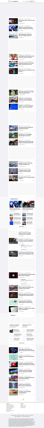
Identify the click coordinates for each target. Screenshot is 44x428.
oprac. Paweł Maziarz (28, 68)
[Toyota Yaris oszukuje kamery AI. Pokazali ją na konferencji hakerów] (24, 331)
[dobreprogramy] (15, 1)
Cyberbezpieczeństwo (23, 406)
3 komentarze (22, 130)
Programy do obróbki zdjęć (9, 404)
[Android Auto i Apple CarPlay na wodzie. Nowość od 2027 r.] (24, 339)
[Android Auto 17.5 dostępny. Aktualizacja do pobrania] (13, 135)
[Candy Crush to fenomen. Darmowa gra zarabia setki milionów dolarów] (13, 385)
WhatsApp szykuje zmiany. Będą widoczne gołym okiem (26, 92)
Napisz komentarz (22, 23)
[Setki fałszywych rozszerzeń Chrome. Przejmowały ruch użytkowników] (13, 35)
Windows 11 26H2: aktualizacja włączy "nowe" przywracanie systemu (26, 107)
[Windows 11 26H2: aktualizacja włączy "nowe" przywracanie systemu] (13, 107)
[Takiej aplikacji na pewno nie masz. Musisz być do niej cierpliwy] (13, 350)
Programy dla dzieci (8, 409)
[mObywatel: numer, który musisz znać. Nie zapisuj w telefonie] (13, 57)
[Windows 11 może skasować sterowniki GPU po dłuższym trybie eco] (13, 100)
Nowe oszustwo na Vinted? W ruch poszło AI (27, 70)
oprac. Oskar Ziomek (27, 54)
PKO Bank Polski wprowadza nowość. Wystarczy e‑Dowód (25, 371)
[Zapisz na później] (32, 23)
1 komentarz (21, 30)
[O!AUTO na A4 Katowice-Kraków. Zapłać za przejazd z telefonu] (24, 335)
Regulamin (23, 415)
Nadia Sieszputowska (28, 299)
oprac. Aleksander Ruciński (28, 251)
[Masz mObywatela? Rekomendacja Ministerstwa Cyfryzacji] (13, 275)
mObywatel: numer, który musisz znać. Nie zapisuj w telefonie (26, 56)
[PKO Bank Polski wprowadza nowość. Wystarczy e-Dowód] (13, 371)
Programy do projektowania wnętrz (10, 406)
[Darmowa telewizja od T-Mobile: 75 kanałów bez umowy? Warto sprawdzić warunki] (13, 295)
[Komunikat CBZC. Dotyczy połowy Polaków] (13, 178)
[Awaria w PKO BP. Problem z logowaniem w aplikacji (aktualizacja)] (13, 234)
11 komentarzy (22, 373)
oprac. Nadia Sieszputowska (29, 61)
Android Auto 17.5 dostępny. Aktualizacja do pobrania (25, 135)
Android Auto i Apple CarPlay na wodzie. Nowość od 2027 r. (30, 339)
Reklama (27, 415)
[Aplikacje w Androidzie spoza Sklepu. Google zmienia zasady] (13, 28)
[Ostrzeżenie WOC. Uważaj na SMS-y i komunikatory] (13, 171)
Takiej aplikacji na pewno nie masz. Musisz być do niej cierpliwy (27, 350)
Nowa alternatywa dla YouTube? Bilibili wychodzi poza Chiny (26, 63)
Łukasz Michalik (24, 327)
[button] (34, 1)
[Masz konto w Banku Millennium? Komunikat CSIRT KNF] (13, 378)
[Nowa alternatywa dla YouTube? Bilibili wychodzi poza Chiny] (13, 64)
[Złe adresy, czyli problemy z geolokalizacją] (28, 320)
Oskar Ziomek (26, 231)
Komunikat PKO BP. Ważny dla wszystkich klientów (26, 128)
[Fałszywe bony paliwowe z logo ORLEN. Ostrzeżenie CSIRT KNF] (13, 142)
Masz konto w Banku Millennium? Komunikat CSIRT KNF (27, 378)
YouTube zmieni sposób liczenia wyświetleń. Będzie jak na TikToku (27, 364)
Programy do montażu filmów (9, 407)
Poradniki (22, 404)
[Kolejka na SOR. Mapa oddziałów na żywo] (13, 357)
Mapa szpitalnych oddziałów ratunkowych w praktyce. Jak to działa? (25, 302)
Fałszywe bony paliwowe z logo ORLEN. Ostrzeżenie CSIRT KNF (26, 142)
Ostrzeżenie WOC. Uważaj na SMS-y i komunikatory (30, 218)
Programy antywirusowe (9, 408)
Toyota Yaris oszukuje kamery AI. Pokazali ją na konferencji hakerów (30, 330)
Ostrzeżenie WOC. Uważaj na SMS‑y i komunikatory (25, 170)
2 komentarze (22, 37)
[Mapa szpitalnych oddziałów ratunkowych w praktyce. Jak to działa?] (13, 302)
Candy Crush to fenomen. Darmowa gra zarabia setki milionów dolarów (25, 386)
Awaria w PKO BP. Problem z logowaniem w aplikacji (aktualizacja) (25, 234)
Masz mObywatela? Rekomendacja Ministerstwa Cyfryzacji (27, 275)
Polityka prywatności (17, 416)
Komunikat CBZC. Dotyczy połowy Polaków (27, 178)
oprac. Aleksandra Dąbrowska (29, 90)
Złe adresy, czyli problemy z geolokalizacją (27, 325)
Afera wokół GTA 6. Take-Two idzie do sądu (27, 21)
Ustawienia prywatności (26, 416)
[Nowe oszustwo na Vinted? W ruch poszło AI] (13, 71)
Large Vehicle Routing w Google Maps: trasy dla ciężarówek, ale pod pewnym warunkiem (26, 254)
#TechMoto (13, 315)
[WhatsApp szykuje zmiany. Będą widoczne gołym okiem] (13, 93)
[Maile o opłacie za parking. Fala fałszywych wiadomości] (13, 288)
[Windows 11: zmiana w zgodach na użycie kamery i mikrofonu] (13, 241)
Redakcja (19, 415)
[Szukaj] (23, 1)
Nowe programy (8, 411)
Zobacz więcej (21, 226)
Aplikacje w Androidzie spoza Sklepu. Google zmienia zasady (26, 28)
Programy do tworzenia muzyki (10, 405)
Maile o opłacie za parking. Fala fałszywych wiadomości (26, 287)
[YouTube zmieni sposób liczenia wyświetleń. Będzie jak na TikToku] (13, 364)
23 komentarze (22, 180)
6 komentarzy (21, 108)
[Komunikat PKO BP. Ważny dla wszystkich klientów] (13, 128)
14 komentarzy (22, 311)
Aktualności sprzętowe (23, 405)
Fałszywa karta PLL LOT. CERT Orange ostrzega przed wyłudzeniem (25, 164)
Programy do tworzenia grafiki (9, 410)
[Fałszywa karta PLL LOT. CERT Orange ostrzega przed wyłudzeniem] (13, 164)
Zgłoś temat (31, 415)
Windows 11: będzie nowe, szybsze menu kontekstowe (27, 309)
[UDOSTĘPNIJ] (34, 23)
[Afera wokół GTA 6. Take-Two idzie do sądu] (13, 21)
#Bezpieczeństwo (14, 198)
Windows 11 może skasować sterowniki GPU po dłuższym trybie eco (25, 100)
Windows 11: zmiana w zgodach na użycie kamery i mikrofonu (26, 240)
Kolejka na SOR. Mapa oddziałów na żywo (26, 357)
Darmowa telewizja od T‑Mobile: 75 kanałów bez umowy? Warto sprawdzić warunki (26, 295)
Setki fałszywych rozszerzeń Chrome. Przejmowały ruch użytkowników (25, 35)
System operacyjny (23, 407)
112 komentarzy (22, 277)
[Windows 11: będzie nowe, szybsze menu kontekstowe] (13, 309)
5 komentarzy (21, 101)
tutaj (25, 426)
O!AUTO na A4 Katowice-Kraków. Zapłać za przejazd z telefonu (30, 335)
